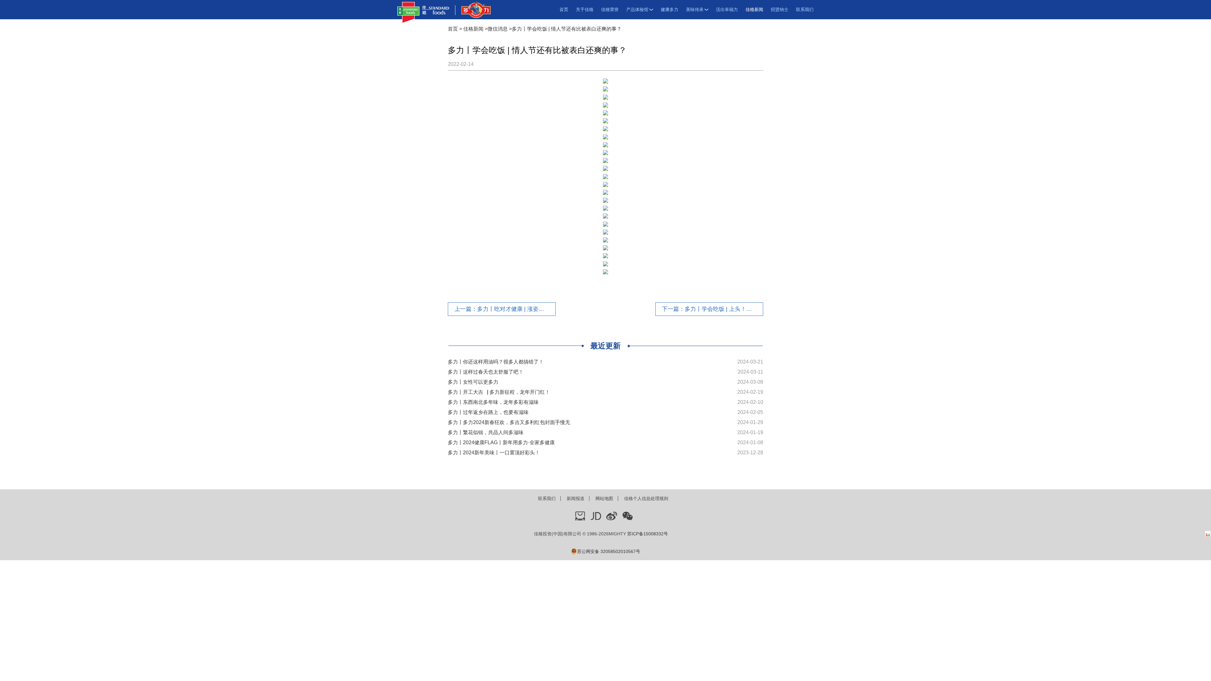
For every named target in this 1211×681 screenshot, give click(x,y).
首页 (563, 9)
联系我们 (805, 9)
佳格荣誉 (610, 9)
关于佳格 (585, 9)
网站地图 (604, 498)
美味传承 (695, 9)
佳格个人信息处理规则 (646, 498)
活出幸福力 (727, 9)
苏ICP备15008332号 (647, 533)
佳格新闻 (754, 9)
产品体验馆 (637, 9)
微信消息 (498, 29)
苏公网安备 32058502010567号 (608, 551)
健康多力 (669, 9)
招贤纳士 (779, 9)
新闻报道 (575, 498)
